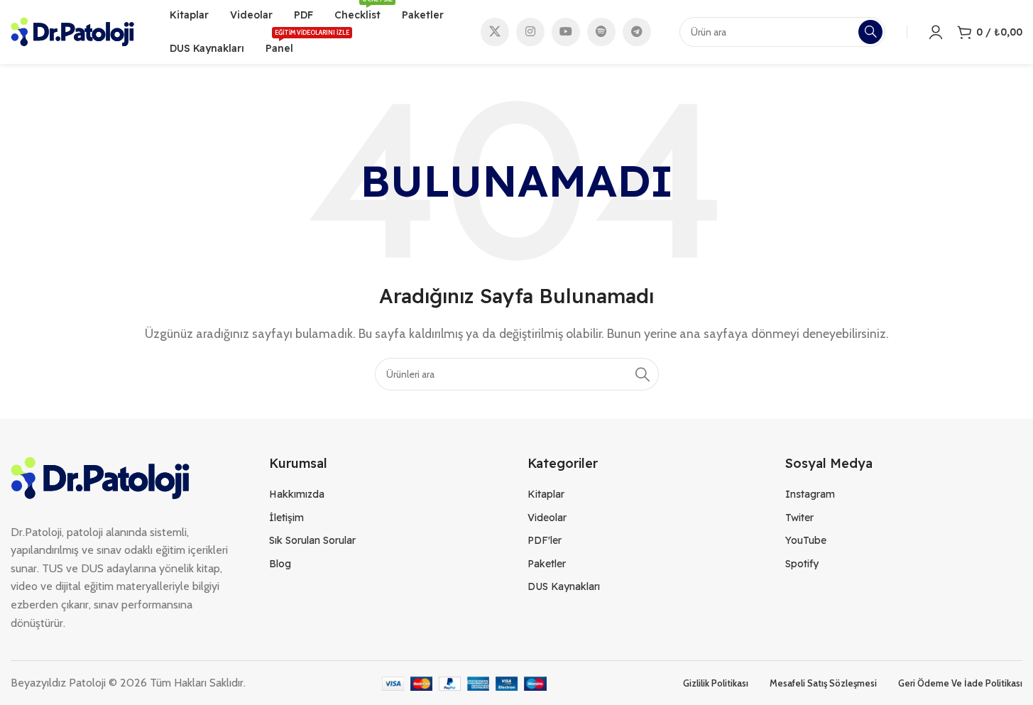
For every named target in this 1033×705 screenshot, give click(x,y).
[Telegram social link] (637, 32)
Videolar (547, 517)
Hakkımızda (296, 494)
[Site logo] (72, 31)
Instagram (810, 494)
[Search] (642, 374)
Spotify (802, 563)
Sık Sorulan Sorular (312, 540)
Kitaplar (546, 494)
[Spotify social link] (601, 32)
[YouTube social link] (566, 32)
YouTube (805, 540)
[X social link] (495, 32)
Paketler (547, 563)
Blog (280, 563)
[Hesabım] (936, 32)
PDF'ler (545, 540)
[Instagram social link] (530, 32)
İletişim (286, 517)
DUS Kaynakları (564, 586)
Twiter (799, 517)
